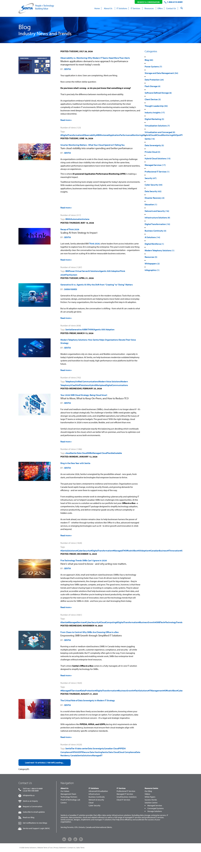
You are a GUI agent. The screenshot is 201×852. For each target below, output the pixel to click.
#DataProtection (87, 690)
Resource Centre (151, 788)
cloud (68, 453)
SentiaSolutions (84, 755)
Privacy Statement (60, 848)
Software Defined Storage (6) (158, 92)
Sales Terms (80, 848)
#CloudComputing (107, 622)
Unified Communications (86, 381)
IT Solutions (94, 788)
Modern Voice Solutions (109, 381)
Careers (64, 802)
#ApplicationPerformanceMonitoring (125, 135)
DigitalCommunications (117, 385)
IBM (67, 219)
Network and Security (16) (157, 211)
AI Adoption (114, 271)
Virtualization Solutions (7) (157, 125)
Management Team (68, 794)
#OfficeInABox (130, 550)
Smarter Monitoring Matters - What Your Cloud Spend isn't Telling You (92, 145)
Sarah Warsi (70, 289)
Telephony (70, 381)
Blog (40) (149, 60)
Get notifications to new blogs (35, 823)
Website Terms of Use (45, 848)
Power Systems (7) (153, 66)
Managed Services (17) (155, 165)
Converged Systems (155, 808)
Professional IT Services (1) (157, 171)
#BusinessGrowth (146, 622)
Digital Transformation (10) (157, 224)
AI (70, 219)
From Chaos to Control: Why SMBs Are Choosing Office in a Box (89, 632)
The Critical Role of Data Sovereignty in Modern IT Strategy (87, 700)
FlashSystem (71, 274)
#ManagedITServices (70, 690)
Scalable (118, 453)
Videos (147, 794)
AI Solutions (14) (152, 237)
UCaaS (73, 385)
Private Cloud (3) (152, 152)
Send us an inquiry (30, 801)
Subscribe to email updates (34, 812)
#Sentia (63, 622)
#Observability (89, 135)
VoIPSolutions (82, 385)
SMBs (89, 453)
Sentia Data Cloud (79, 453)
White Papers (150, 797)
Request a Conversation (32, 806)
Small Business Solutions (127, 797)
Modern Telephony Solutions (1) (159, 250)
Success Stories (151, 800)
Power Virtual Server (78, 271)
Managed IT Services (125, 794)
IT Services (121, 788)
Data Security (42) (153, 191)
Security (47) (151, 178)
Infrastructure (94, 794)
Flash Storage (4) (152, 86)
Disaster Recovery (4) (154, 197)
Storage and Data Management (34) (161, 73)
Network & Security (96, 800)
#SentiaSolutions (68, 550)
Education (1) (151, 204)
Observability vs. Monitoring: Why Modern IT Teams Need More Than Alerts (95, 58)
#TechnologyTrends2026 (175, 622)
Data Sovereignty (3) (154, 145)
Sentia (67, 69)
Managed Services (154, 805)
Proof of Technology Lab (70, 800)
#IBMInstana (102, 135)
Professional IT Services (126, 791)
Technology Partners (69, 797)
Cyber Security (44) (153, 184)
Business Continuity (97, 797)
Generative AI (77, 329)
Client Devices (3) (153, 99)
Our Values (65, 791)
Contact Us (71, 848)
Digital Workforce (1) (154, 243)
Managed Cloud (99, 453)
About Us (64, 788)
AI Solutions (93, 271)
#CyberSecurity (83, 550)
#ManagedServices (76, 622)
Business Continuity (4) (155, 230)
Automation (76, 219)
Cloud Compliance (127, 752)
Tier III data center (79, 748)
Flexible (110, 453)
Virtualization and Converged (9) (160, 132)
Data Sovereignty (96, 748)
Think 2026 (94, 243)
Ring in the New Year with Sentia (75, 463)
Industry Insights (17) (155, 112)
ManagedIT (97, 755)
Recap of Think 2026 (69, 229)
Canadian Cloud (111, 748)
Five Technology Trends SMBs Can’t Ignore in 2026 (83, 560)
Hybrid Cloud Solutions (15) (158, 158)
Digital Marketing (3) (154, 119)
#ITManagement (155, 690)
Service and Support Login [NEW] (36, 828)
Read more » (66, 120)
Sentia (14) (150, 138)
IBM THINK (89, 329)
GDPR (80, 752)
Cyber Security (94, 805)
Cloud (91, 802)
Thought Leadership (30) (156, 106)
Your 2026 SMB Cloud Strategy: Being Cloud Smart (83, 395)
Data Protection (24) (154, 79)
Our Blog (148, 791)
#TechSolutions (141, 690)
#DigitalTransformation (71, 135)
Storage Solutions (154, 811)
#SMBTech (159, 622)
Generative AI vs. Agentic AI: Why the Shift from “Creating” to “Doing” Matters (96, 284)
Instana (85, 219)
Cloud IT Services (123, 800)
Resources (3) (151, 257)
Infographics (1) (152, 270)
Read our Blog (28, 817)
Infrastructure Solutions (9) (157, 217)
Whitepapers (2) (152, 263)
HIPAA (74, 752)
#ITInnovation (173, 550)
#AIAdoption (143, 550)
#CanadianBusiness (158, 550)
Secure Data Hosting (92, 752)
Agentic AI (104, 271)
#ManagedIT (118, 550)
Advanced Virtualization (98, 791)
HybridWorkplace (97, 385)
